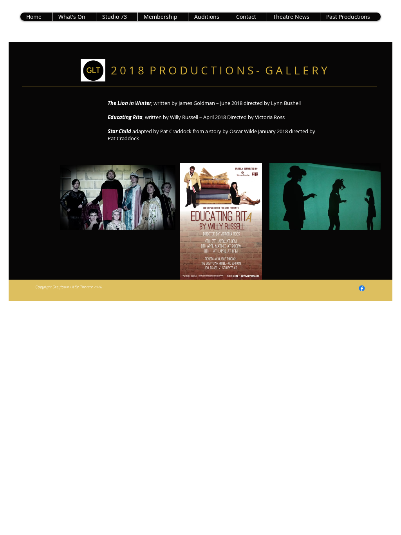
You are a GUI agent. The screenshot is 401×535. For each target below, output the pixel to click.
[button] (350, 17)
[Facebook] (362, 288)
